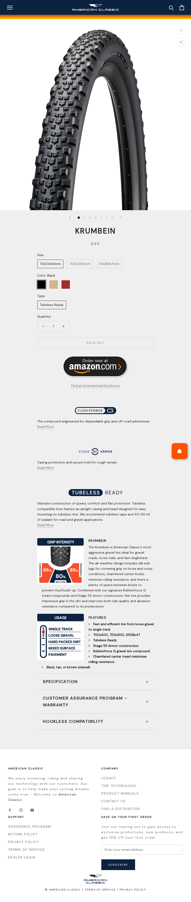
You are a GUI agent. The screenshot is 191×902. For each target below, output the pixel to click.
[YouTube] (32, 810)
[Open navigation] (10, 8)
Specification (60, 681)
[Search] (171, 7)
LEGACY (108, 778)
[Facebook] (9, 810)
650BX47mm (109, 264)
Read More (45, 427)
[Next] (121, 217)
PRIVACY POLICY (23, 842)
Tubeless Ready (52, 305)
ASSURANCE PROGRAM (29, 826)
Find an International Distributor (95, 386)
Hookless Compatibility (73, 721)
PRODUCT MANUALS (120, 793)
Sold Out (95, 343)
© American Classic (63, 889)
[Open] (180, 451)
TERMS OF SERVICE (26, 849)
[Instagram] (21, 810)
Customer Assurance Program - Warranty (85, 701)
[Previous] (69, 217)
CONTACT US (113, 801)
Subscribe (118, 865)
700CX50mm (80, 264)
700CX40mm (50, 264)
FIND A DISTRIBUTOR (120, 809)
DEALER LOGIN (22, 857)
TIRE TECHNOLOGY (119, 786)
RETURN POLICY (23, 834)
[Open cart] (182, 7)
